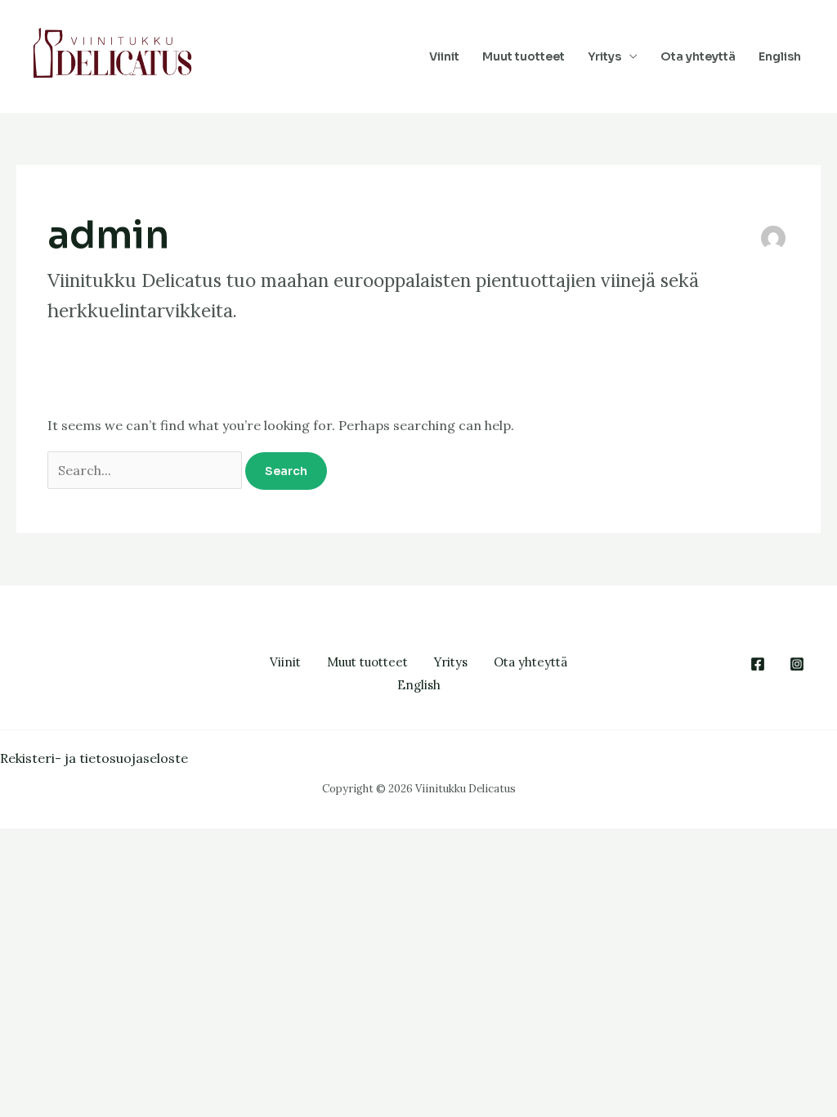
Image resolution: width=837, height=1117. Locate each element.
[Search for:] (146, 470)
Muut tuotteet (523, 56)
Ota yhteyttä (698, 56)
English (780, 56)
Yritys (604, 56)
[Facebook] (757, 664)
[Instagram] (797, 664)
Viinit (444, 56)
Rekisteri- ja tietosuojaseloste (94, 758)
